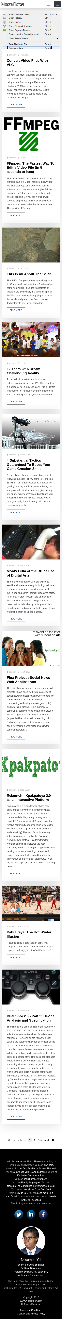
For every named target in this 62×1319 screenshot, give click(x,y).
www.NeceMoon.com (31, 1301)
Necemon (12, 55)
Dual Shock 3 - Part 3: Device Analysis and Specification (30, 1018)
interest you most (45, 1186)
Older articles (44, 1140)
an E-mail (12, 1196)
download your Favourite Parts (30, 1172)
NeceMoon (39, 1161)
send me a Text (45, 1193)
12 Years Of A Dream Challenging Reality (23, 371)
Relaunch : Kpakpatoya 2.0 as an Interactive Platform (29, 798)
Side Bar (22, 1193)
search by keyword (33, 1179)
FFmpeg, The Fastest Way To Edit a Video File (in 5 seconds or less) (31, 167)
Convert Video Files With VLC (27, 63)
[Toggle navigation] (48, 4)
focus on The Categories (19, 1186)
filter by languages (30, 1182)
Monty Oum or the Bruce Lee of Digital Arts (30, 573)
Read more (16, 104)
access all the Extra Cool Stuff (35, 1189)
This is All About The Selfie (29, 274)
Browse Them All (47, 1168)
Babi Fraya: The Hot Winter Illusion (29, 934)
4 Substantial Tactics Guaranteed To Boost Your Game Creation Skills (28, 464)
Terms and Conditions (31, 1310)
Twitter (24, 1200)
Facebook (36, 1200)
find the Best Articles (25, 1168)
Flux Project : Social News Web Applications (28, 680)
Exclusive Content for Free (30, 1175)
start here (48, 1165)
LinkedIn (52, 1196)
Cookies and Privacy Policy (31, 1313)
